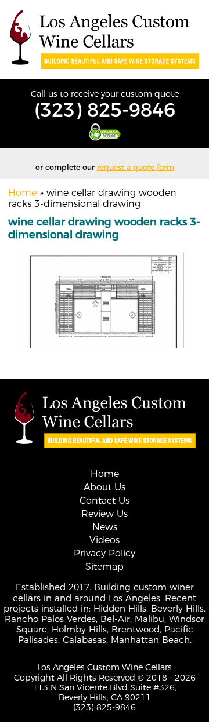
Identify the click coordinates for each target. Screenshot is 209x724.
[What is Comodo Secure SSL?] (104, 132)
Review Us (104, 513)
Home (22, 192)
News (104, 527)
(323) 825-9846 (104, 110)
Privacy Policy (104, 553)
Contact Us (104, 500)
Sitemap (104, 566)
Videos (104, 539)
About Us (104, 487)
